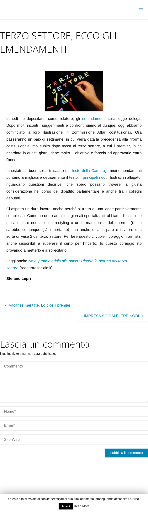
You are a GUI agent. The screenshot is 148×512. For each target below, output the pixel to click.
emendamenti (93, 118)
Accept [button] (66, 506)
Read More (82, 506)
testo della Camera (88, 170)
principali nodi (94, 177)
